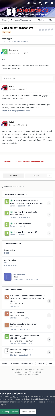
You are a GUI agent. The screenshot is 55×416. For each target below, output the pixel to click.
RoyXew (18, 352)
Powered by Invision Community (27, 375)
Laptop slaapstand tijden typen (23, 324)
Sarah (12, 206)
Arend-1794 (19, 304)
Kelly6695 (19, 327)
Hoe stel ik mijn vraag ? (24, 223)
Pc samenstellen (17, 312)
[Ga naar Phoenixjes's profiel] (7, 313)
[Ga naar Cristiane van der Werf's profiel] (7, 336)
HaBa (15, 277)
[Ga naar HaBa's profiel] (7, 277)
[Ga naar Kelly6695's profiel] (7, 325)
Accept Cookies (10, 412)
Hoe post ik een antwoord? (25, 232)
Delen (14, 176)
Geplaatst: (18, 53)
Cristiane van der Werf (24, 341)
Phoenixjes (19, 315)
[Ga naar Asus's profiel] (4, 87)
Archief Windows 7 (22, 41)
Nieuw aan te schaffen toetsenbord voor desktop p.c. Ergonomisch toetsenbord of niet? (27, 298)
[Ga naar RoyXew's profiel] (7, 350)
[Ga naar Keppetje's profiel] (4, 51)
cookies (13, 396)
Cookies (40, 370)
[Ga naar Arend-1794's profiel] (7, 297)
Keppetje (10, 39)
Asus (11, 86)
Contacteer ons (29, 370)
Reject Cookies (28, 412)
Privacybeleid (17, 370)
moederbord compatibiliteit (22, 349)
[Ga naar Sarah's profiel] (7, 201)
